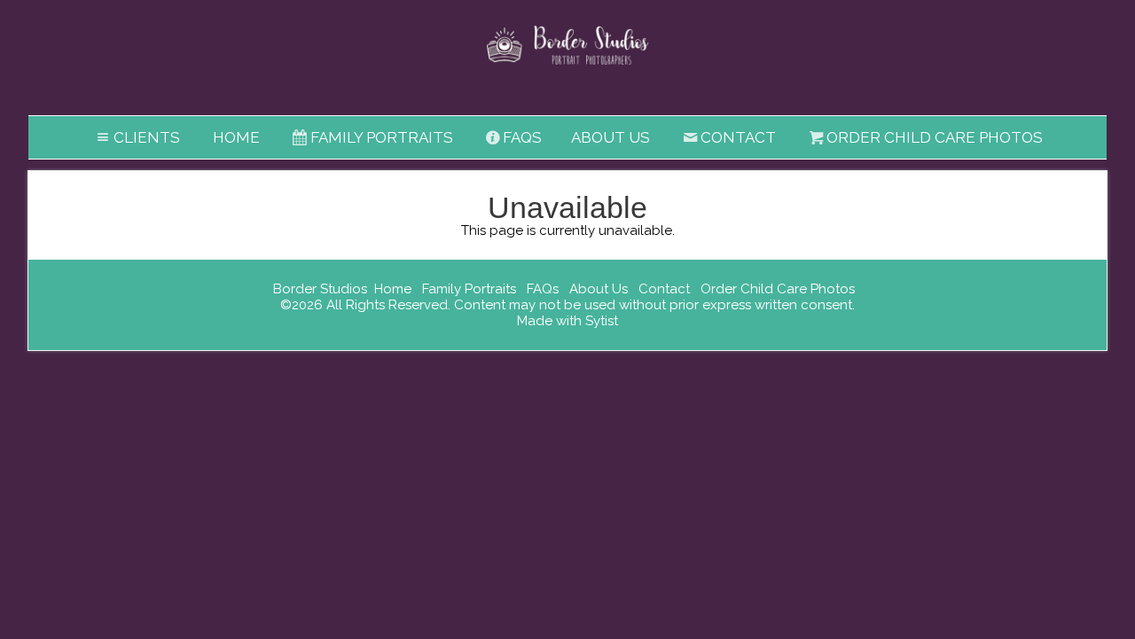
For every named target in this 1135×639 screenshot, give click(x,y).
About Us (610, 137)
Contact (738, 137)
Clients (147, 137)
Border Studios (320, 289)
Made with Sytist (567, 321)
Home (236, 137)
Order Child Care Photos (934, 137)
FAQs (522, 137)
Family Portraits (381, 137)
